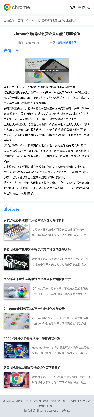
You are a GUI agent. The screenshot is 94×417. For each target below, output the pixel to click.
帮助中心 (84, 7)
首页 (72, 7)
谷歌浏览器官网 (67, 42)
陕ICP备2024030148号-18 (53, 410)
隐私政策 (29, 410)
